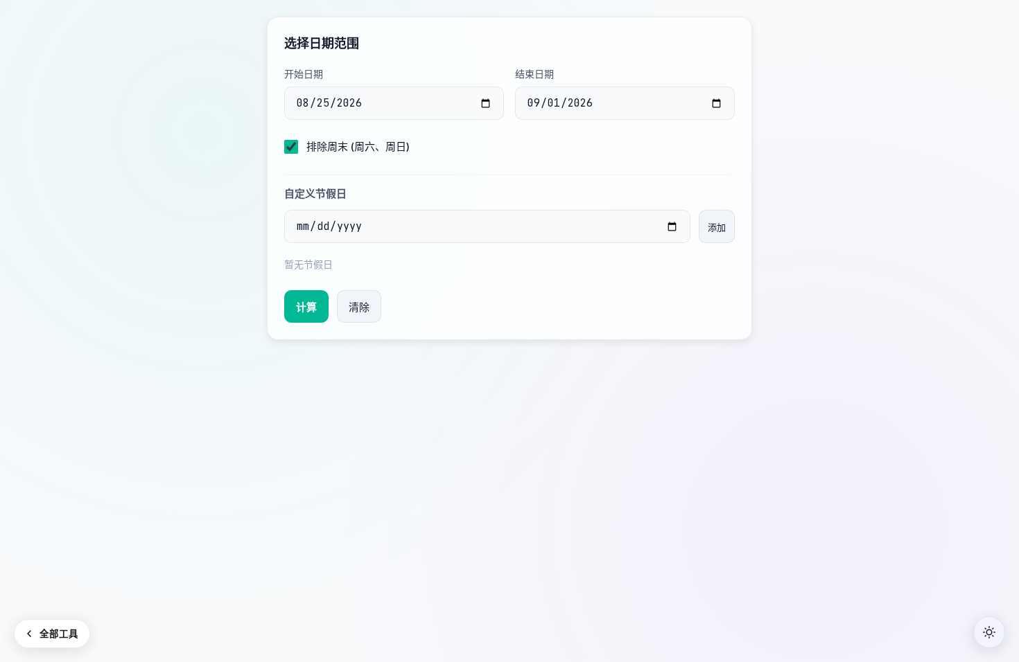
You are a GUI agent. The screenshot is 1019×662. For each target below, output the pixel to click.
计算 (306, 307)
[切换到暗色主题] (989, 632)
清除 (359, 307)
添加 (717, 227)
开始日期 (303, 74)
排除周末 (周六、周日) (358, 146)
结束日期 (534, 74)
